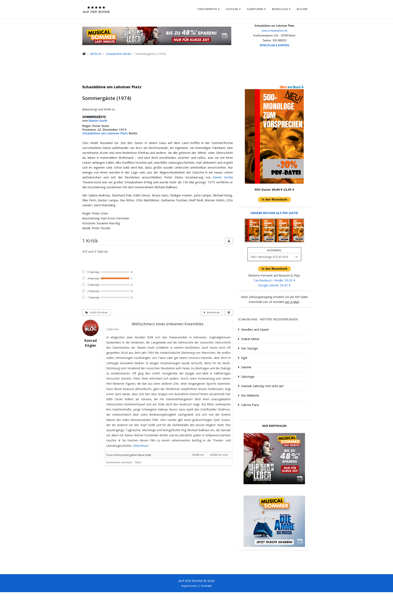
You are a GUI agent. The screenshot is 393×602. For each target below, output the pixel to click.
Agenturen (255, 9)
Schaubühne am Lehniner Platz (105, 133)
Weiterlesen (141, 446)
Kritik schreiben (98, 312)
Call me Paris (250, 405)
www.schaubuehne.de (274, 30)
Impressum (189, 586)
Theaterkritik (207, 9)
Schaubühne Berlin (118, 54)
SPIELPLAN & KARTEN (274, 45)
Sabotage (248, 376)
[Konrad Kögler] (92, 328)
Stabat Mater (250, 339)
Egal (244, 358)
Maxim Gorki (98, 120)
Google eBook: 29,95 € (274, 285)
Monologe (280, 9)
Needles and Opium (255, 329)
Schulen (232, 9)
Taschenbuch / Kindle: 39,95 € (274, 280)
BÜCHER (302, 9)
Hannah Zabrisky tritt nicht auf (262, 386)
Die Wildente (250, 395)
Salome (246, 367)
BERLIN (95, 54)
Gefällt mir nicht (219, 455)
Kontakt (206, 586)
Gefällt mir (198, 455)
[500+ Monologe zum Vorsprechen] (274, 136)
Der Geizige (249, 348)
